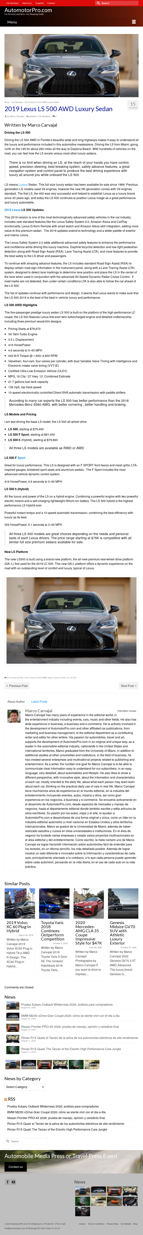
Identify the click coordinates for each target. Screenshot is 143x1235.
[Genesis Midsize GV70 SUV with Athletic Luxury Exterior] (123, 903)
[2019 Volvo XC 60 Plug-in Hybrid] (20, 903)
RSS (11, 1099)
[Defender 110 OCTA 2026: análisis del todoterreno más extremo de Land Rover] (91, 1064)
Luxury (23, 184)
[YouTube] (13, 1182)
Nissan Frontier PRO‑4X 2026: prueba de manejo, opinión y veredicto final (70, 1026)
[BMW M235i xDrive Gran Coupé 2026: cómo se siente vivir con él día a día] (28, 1064)
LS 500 (73, 677)
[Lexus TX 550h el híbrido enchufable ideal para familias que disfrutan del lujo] (130, 1201)
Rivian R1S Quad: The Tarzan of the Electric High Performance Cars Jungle (71, 1049)
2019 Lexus (12, 210)
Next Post (127, 686)
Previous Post (18, 686)
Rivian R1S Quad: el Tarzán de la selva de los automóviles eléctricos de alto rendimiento (79, 1038)
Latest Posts (39, 701)
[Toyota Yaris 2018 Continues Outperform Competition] (54, 903)
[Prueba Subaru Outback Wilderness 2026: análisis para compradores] (12, 1064)
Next (135, 935)
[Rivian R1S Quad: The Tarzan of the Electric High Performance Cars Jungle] (76, 1064)
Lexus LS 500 (59, 677)
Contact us (16, 1167)
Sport (21, 458)
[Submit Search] (98, 3)
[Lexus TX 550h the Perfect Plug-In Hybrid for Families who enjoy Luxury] (82, 1211)
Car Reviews (44, 116)
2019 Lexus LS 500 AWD (36, 677)
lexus (50, 677)
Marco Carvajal (17, 116)
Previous (7, 935)
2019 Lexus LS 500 (14, 677)
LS (67, 677)
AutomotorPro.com (28, 10)
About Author (16, 701)
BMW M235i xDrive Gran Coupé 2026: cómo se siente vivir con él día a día (70, 1015)
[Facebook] (7, 1182)
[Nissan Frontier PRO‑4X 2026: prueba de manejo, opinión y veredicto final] (44, 1064)
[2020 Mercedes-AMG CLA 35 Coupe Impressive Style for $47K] (89, 903)
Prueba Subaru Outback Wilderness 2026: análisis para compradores (67, 1004)
